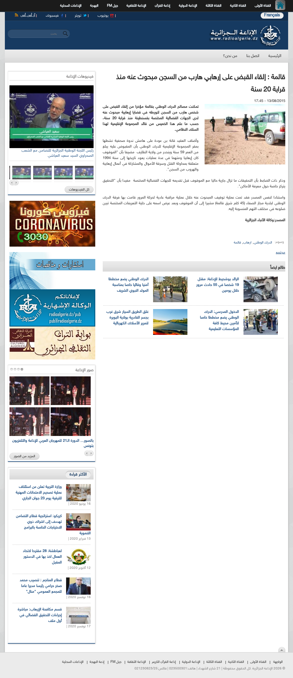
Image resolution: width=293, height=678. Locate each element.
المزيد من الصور (24, 456)
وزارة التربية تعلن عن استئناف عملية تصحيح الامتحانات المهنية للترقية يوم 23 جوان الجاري (39, 493)
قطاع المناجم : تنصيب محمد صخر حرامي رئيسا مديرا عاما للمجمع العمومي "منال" (41, 586)
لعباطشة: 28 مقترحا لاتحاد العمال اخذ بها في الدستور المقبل (42, 557)
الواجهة (278, 662)
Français (272, 15)
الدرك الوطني (263, 243)
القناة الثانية (238, 6)
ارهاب (247, 243)
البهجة (94, 6)
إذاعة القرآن (162, 6)
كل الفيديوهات (79, 190)
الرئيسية (281, 5)
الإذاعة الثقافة (136, 662)
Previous (11, 182)
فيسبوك (52, 15)
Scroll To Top (281, 649)
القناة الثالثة (213, 6)
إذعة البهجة (97, 662)
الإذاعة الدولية (188, 6)
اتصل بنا (252, 56)
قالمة (237, 243)
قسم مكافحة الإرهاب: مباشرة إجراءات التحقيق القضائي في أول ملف (40, 615)
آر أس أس (28, 15)
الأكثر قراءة (78, 474)
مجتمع (280, 252)
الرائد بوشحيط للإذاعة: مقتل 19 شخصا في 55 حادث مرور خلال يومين (217, 285)
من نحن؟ (230, 56)
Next (16, 182)
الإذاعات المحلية (71, 6)
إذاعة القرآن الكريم (164, 662)
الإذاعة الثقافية (136, 6)
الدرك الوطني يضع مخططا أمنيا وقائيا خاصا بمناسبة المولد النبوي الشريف (128, 285)
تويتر (78, 15)
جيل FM (112, 6)
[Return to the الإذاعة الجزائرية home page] (244, 26)
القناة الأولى (263, 6)
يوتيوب (103, 15)
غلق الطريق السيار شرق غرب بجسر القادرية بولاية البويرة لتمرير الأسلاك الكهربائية (127, 318)
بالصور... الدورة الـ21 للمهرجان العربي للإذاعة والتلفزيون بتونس (53, 443)
